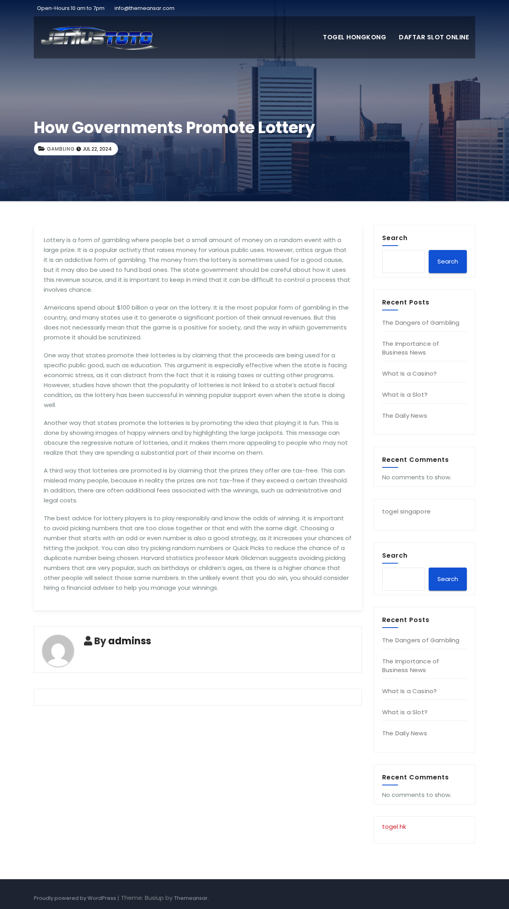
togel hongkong (354, 37)
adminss (129, 640)
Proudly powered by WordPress (75, 898)
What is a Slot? (404, 394)
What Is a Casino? (409, 373)
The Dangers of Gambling (421, 322)
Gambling (61, 148)
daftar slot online (434, 37)
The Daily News (404, 415)
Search (395, 237)
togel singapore (406, 511)
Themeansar (191, 898)
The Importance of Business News (410, 348)
